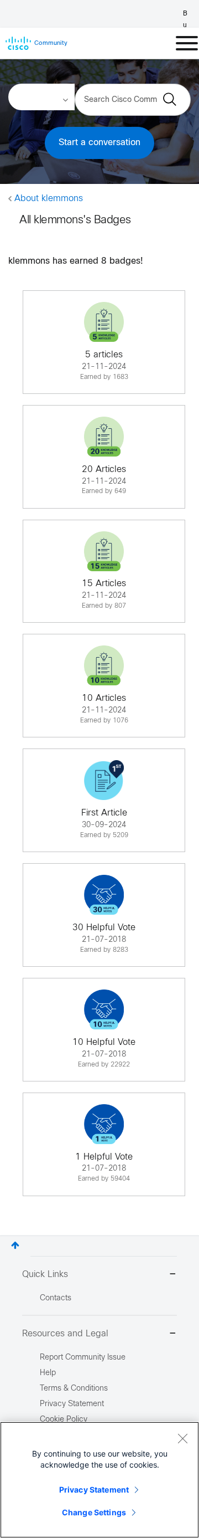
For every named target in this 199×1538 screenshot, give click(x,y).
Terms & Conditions (74, 1388)
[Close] (182, 1438)
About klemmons (48, 198)
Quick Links (45, 1274)
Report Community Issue (82, 1357)
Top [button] (15, 1245)
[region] (99, 1480)
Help (48, 1373)
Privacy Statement (94, 1489)
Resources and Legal (65, 1334)
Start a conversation (99, 143)
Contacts (55, 1298)
